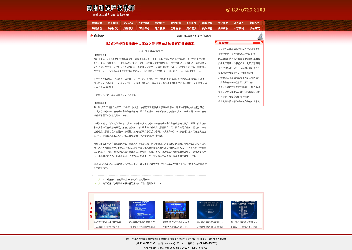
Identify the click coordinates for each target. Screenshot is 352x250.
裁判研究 (113, 28)
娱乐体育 (207, 28)
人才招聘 (239, 28)
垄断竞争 (176, 28)
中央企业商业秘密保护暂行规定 (233, 96)
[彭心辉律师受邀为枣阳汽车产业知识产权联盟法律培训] (138, 219)
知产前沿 (191, 28)
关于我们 (113, 22)
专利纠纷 (191, 22)
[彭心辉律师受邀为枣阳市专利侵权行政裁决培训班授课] (240, 219)
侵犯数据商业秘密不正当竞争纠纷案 (235, 73)
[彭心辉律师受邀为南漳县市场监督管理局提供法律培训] (206, 219)
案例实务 (255, 22)
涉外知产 (239, 22)
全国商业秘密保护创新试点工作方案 (235, 82)
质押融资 (128, 28)
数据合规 (97, 28)
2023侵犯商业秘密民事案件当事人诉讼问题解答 (126, 179)
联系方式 (255, 28)
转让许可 (144, 28)
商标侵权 (207, 22)
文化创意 (223, 22)
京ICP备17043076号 (207, 243)
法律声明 (223, 28)
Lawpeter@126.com (174, 243)
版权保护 (160, 22)
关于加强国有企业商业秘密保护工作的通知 (239, 77)
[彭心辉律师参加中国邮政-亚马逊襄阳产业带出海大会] (104, 219)
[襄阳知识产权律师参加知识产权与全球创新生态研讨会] (172, 219)
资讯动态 (128, 22)
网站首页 (97, 22)
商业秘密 (176, 22)
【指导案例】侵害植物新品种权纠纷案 (237, 54)
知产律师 (144, 22)
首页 (197, 35)
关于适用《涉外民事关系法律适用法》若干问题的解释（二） (132, 183)
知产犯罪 (160, 28)
